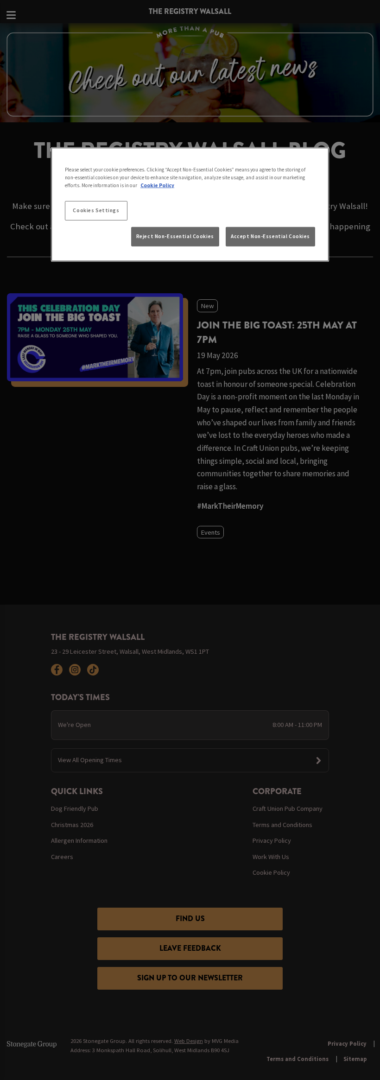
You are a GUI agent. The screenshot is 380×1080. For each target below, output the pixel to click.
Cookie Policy (157, 185)
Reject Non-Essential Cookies (175, 236)
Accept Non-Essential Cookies (270, 236)
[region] (190, 204)
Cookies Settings (96, 210)
